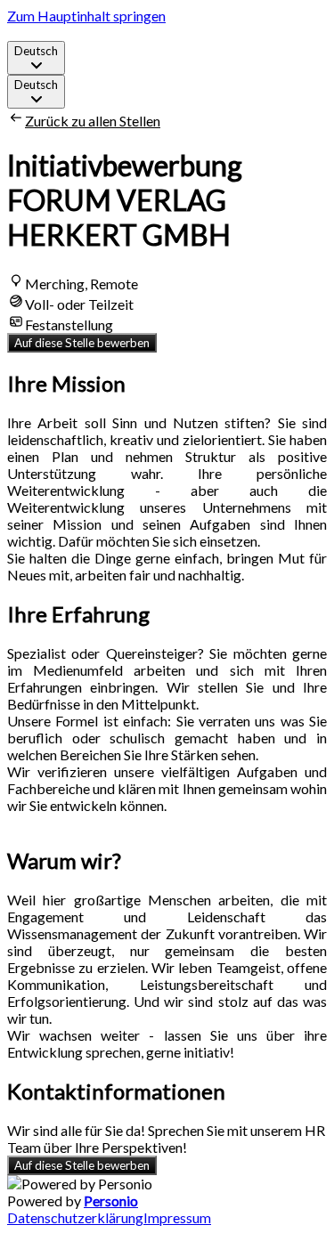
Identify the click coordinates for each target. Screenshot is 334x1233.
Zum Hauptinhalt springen (86, 15)
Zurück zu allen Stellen (92, 120)
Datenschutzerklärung (75, 1217)
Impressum (177, 1217)
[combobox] (36, 58)
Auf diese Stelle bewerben (82, 343)
